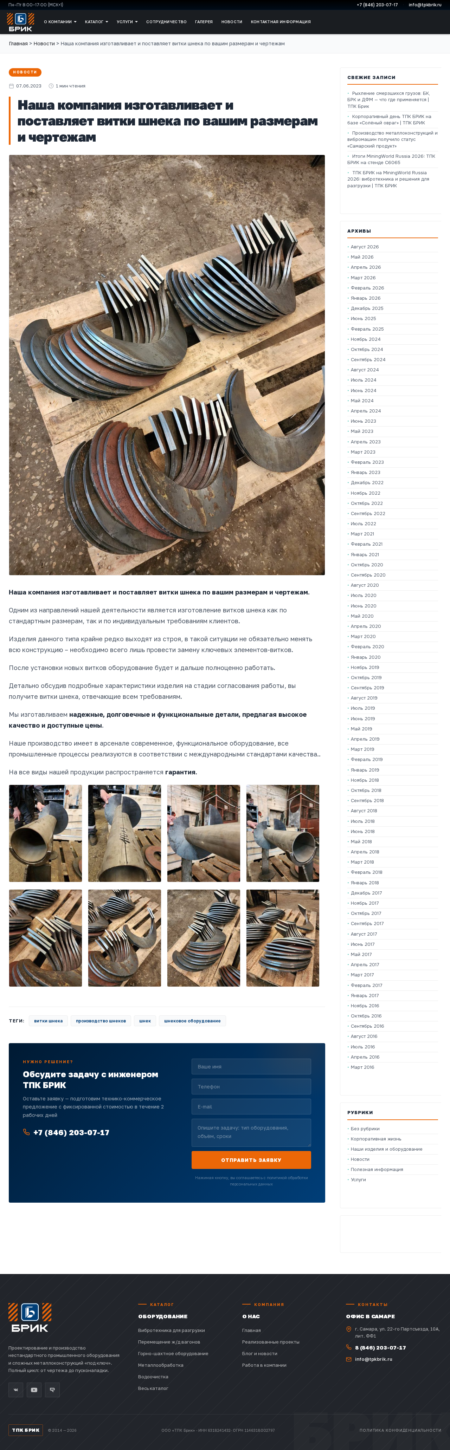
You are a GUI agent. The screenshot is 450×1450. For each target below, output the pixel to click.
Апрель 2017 (365, 965)
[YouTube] (34, 1390)
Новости (232, 21)
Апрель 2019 (365, 739)
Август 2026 (365, 247)
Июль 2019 (363, 708)
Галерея (204, 21)
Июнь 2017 (363, 944)
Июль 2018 (363, 821)
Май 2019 (361, 729)
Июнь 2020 (364, 606)
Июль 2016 (363, 1047)
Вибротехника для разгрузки (171, 1330)
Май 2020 (362, 616)
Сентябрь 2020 (368, 575)
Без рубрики (365, 1129)
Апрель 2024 (366, 411)
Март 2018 (362, 862)
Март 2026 (363, 278)
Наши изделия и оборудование (387, 1149)
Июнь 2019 (363, 719)
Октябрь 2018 (366, 790)
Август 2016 (364, 1036)
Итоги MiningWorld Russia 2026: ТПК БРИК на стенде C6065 (391, 159)
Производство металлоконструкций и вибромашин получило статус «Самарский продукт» (392, 139)
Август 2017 (364, 934)
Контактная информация (281, 21)
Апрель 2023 (366, 442)
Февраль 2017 (366, 985)
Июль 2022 (363, 524)
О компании (58, 21)
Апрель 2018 (365, 852)
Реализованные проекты (271, 1342)
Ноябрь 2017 (365, 903)
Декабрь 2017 (366, 893)
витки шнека (48, 1020)
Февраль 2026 (367, 288)
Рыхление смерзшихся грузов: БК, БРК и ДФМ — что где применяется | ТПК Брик (388, 99)
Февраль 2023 (367, 462)
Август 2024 (365, 370)
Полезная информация (377, 1169)
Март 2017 (362, 975)
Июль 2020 (364, 595)
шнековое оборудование (192, 1020)
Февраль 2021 (366, 544)
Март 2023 (363, 452)
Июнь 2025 (363, 318)
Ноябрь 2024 (366, 339)
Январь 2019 (365, 770)
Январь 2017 (365, 996)
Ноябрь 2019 (365, 667)
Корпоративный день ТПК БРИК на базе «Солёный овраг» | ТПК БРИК (389, 119)
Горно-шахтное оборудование (173, 1353)
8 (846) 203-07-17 (380, 1347)
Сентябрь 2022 (368, 513)
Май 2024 (362, 401)
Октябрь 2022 (367, 503)
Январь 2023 (365, 472)
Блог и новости (259, 1353)
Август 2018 (364, 811)
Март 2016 (362, 1067)
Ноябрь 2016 (365, 1006)
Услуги (125, 21)
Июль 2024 (364, 380)
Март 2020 (363, 636)
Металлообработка (161, 1365)
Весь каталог (153, 1388)
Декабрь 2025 (367, 308)
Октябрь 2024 (367, 349)
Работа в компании (264, 1365)
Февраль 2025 (367, 329)
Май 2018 (361, 842)
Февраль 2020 (367, 647)
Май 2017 (361, 954)
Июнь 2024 (364, 391)
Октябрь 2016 (366, 1016)
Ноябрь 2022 (365, 493)
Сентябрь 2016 (367, 1026)
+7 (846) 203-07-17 (377, 5)
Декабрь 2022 (367, 483)
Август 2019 (364, 698)
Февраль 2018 (366, 872)
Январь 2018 (365, 883)
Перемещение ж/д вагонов (169, 1342)
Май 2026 (362, 257)
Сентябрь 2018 (367, 801)
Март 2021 (362, 534)
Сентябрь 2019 (367, 688)
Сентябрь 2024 (368, 360)
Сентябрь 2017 (367, 923)
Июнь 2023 (363, 421)
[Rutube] (52, 1390)
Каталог (94, 21)
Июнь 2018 (363, 831)
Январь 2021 (365, 555)
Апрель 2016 (365, 1057)
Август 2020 (365, 585)
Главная (18, 43)
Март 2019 (362, 749)
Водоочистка (153, 1376)
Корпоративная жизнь (376, 1139)
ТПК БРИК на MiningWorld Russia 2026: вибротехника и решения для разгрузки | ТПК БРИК (388, 179)
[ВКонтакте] (15, 1390)
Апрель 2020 (366, 626)
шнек (145, 1020)
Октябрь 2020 (367, 565)
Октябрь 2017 (366, 913)
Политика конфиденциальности (401, 1430)
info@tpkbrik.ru (425, 5)
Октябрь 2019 (366, 678)
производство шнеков (101, 1020)
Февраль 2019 (367, 759)
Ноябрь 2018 (365, 780)
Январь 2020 (366, 657)
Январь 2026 (366, 298)
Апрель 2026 (366, 267)
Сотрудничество (166, 21)
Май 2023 (362, 431)
